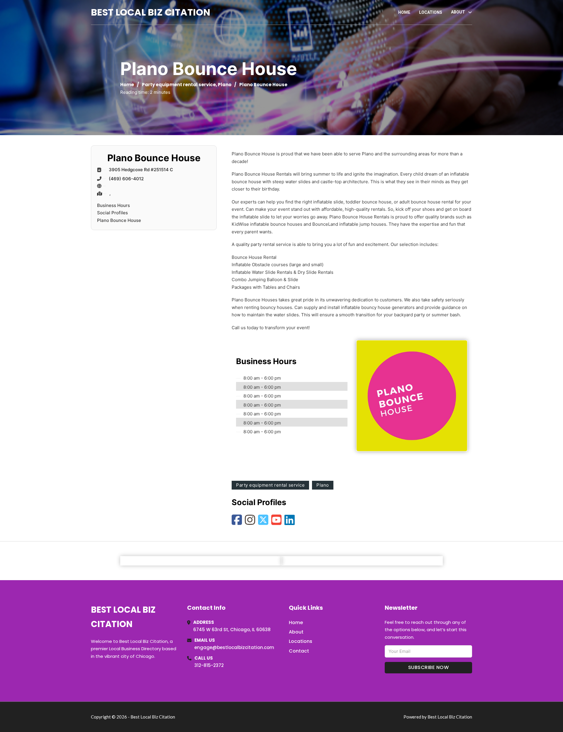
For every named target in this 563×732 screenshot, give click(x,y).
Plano (224, 84)
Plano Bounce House (119, 220)
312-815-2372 (209, 665)
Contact (299, 651)
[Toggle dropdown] (470, 12)
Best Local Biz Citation (150, 12)
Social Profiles (112, 212)
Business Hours (113, 205)
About (296, 632)
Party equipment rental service (179, 84)
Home (404, 12)
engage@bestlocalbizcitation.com (234, 647)
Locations (430, 12)
